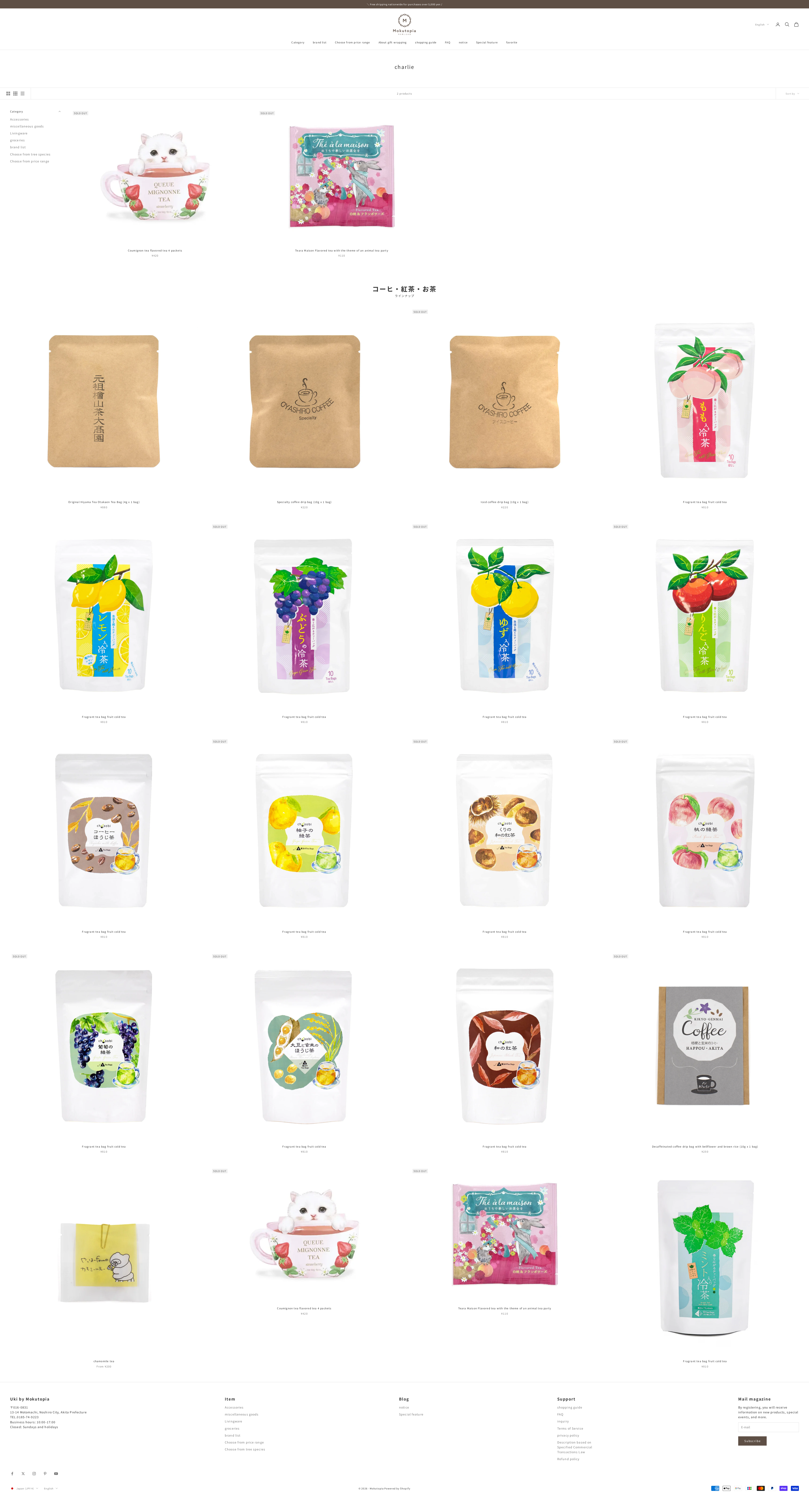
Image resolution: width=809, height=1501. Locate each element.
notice (463, 42)
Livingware (19, 133)
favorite (512, 42)
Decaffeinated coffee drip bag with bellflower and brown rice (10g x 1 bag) (705, 1146)
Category (297, 42)
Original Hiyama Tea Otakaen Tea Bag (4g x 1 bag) (104, 502)
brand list (320, 42)
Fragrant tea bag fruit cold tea (705, 502)
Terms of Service (570, 1428)
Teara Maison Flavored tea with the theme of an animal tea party (341, 250)
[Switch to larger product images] (8, 93)
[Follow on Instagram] (34, 1474)
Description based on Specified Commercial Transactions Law (574, 1447)
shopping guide (426, 42)
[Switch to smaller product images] (15, 93)
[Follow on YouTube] (56, 1474)
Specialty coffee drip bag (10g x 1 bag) (304, 502)
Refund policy (568, 1459)
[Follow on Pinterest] (45, 1474)
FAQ (447, 42)
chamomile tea (104, 1361)
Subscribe (752, 1441)
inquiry (563, 1421)
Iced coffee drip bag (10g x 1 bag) (505, 502)
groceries (17, 140)
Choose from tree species (30, 154)
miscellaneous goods (27, 126)
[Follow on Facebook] (12, 1474)
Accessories (19, 119)
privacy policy (568, 1435)
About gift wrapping (393, 42)
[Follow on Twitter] (23, 1474)
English (760, 24)
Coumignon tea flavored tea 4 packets (155, 250)
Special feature (487, 42)
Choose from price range (352, 42)
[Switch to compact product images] (22, 93)
